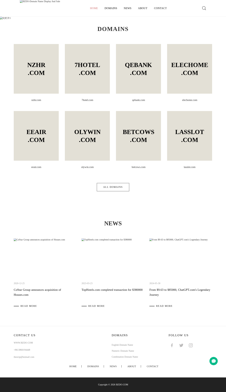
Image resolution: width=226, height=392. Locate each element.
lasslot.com (189, 167)
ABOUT (142, 8)
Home (94, 8)
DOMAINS (111, 8)
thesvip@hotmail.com (24, 357)
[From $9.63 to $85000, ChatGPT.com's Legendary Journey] (178, 239)
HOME (73, 366)
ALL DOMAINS (113, 187)
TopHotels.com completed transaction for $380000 (112, 289)
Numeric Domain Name (123, 351)
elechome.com (189, 100)
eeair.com (36, 167)
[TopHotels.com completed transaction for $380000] (107, 239)
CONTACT (160, 8)
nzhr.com (36, 100)
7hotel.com (87, 100)
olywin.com (87, 167)
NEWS (127, 8)
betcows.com (138, 167)
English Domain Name (122, 345)
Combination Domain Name (125, 357)
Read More (29, 306)
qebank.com (138, 100)
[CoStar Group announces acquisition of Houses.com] (39, 239)
